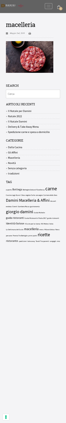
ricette (44, 234)
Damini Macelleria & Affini (28, 200)
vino (58, 241)
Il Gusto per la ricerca (32, 224)
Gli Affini (13, 152)
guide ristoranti (53, 218)
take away (31, 241)
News (57, 229)
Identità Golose (15, 223)
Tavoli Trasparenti (42, 241)
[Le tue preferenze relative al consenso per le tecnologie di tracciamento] (6, 417)
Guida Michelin (39, 213)
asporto (9, 190)
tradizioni (13, 173)
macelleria (20, 24)
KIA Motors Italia (47, 224)
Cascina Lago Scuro (13, 195)
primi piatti (32, 236)
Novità (12, 163)
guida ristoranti (15, 217)
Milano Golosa (49, 229)
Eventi (14, 206)
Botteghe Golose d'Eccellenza (34, 190)
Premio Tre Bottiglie (20, 236)
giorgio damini (19, 211)
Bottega (17, 189)
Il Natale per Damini (19, 111)
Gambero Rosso (23, 206)
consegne (39, 195)
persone (9, 236)
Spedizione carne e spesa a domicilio (29, 132)
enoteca (9, 206)
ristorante (12, 240)
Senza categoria (17, 168)
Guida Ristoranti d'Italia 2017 (36, 218)
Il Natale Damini (17, 121)
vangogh (53, 241)
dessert (53, 201)
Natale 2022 (15, 116)
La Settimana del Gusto (14, 229)
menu (41, 229)
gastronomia (35, 206)
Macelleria (14, 157)
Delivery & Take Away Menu (23, 126)
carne (51, 188)
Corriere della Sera (50, 195)
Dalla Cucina (15, 147)
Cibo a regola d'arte (28, 195)
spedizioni (23, 241)
